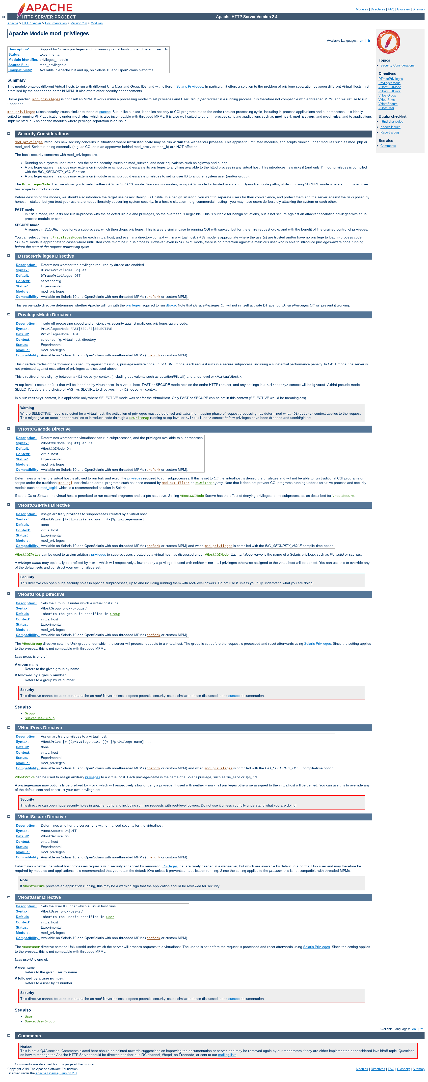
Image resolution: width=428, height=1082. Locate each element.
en (361, 40)
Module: (23, 291)
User (110, 917)
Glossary (403, 9)
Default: (22, 275)
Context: (23, 281)
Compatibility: (20, 70)
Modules (362, 9)
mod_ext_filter (175, 483)
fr (369, 40)
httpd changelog (391, 121)
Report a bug (389, 132)
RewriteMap (139, 418)
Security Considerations (397, 65)
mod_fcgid (48, 488)
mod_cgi (65, 483)
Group (115, 614)
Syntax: (22, 270)
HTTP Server (31, 23)
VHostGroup (387, 95)
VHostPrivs (386, 99)
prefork (153, 297)
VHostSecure (388, 104)
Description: (18, 49)
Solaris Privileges (189, 86)
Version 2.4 (79, 23)
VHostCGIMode (389, 87)
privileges (133, 305)
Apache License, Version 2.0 (56, 1073)
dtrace (171, 305)
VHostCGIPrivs (389, 91)
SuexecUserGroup (39, 718)
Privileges (170, 866)
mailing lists (227, 1055)
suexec (104, 112)
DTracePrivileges (390, 79)
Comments (388, 146)
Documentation (56, 23)
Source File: (18, 65)
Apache (12, 23)
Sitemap (419, 9)
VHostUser (386, 108)
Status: (14, 54)
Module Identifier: (23, 60)
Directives (378, 9)
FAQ (391, 9)
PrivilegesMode (389, 83)
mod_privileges (46, 99)
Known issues (390, 127)
